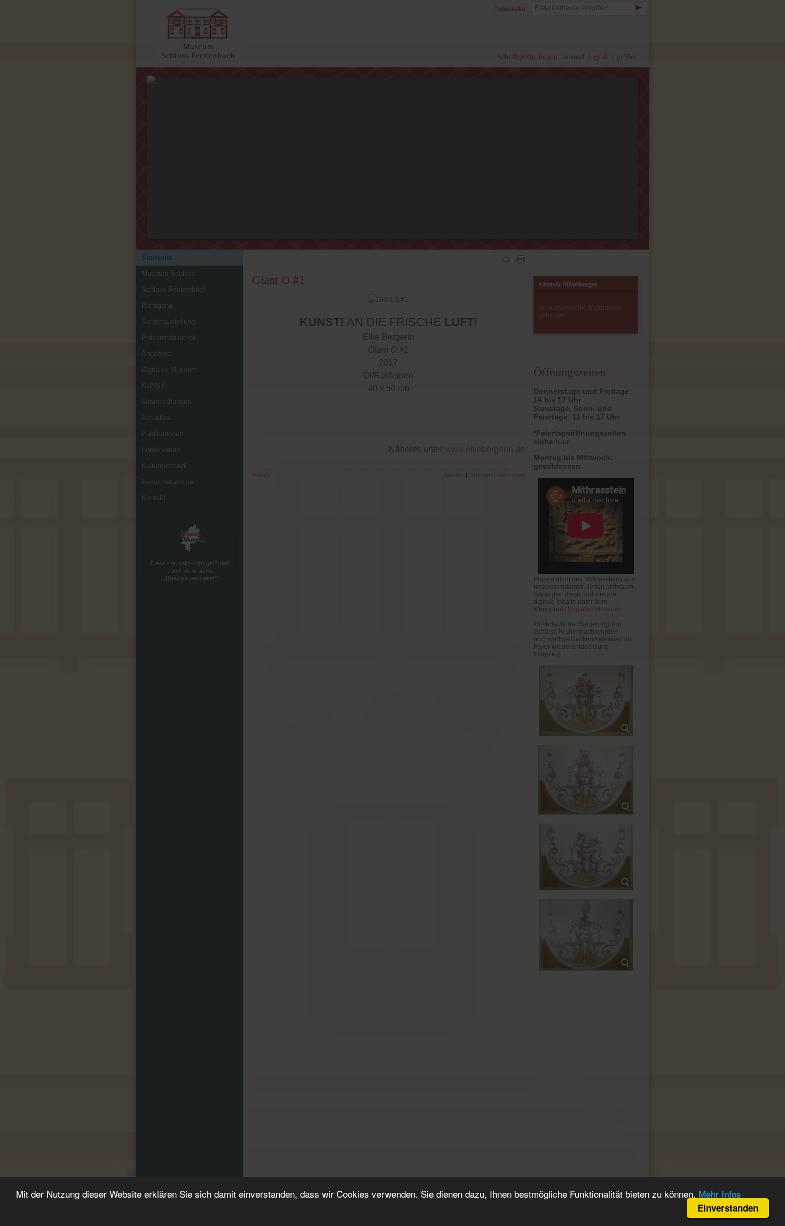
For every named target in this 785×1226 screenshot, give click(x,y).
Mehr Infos (719, 1193)
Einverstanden (727, 1207)
